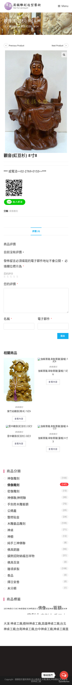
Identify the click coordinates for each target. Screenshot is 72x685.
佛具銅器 (13, 549)
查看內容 (19, 419)
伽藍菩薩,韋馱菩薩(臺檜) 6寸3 (53, 440)
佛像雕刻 (13, 211)
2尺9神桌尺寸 (9, 609)
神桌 (10, 530)
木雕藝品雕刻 (16, 523)
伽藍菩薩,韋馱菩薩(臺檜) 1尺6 (53, 373)
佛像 (42, 608)
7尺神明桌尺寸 (32, 609)
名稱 (8, 319)
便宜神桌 (49, 609)
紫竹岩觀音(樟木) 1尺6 (19, 411)
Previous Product (16, 46)
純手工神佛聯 (16, 543)
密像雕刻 (13, 491)
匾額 (57, 607)
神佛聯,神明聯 (16, 498)
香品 (10, 575)
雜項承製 (13, 569)
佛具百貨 (13, 562)
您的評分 (8, 273)
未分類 (11, 588)
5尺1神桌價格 (20, 609)
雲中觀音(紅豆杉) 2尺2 (19, 436)
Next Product (57, 46)
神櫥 (10, 536)
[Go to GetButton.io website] (64, 681)
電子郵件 (45, 319)
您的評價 (11, 284)
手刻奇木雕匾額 (17, 504)
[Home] (5, 26)
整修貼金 (13, 517)
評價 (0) (36, 231)
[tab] (36, 231)
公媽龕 (11, 511)
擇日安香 (13, 582)
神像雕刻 (13, 478)
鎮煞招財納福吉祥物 (20, 556)
